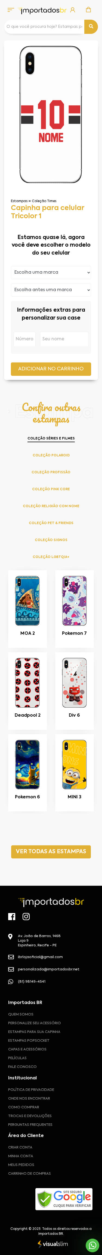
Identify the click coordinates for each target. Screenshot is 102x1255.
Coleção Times (44, 201)
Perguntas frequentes (30, 1125)
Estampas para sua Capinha (34, 1032)
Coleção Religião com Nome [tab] (51, 506)
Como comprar (23, 1107)
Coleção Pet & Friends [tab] (51, 523)
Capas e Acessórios (27, 1049)
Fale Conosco (22, 1067)
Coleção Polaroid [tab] (51, 455)
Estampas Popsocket (29, 1041)
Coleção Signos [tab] (51, 540)
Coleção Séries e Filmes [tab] (51, 438)
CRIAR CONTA (20, 1147)
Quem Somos (20, 1014)
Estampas (19, 201)
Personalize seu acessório (34, 1023)
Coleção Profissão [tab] (51, 472)
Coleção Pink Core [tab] (51, 489)
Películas (17, 1058)
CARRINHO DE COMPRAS (29, 1174)
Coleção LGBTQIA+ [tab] (51, 557)
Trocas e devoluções (30, 1116)
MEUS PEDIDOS (21, 1165)
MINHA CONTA (20, 1156)
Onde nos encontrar (29, 1098)
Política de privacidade (31, 1090)
